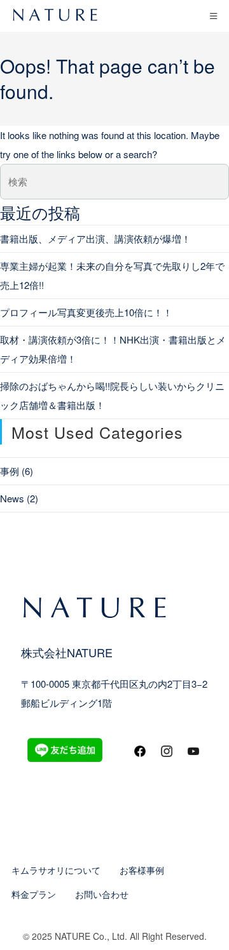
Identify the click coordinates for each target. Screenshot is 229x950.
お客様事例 (142, 870)
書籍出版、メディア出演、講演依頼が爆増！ (95, 238)
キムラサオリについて (56, 870)
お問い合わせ (101, 894)
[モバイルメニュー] (214, 16)
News (12, 498)
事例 (9, 471)
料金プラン (33, 894)
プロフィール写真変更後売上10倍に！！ (86, 312)
